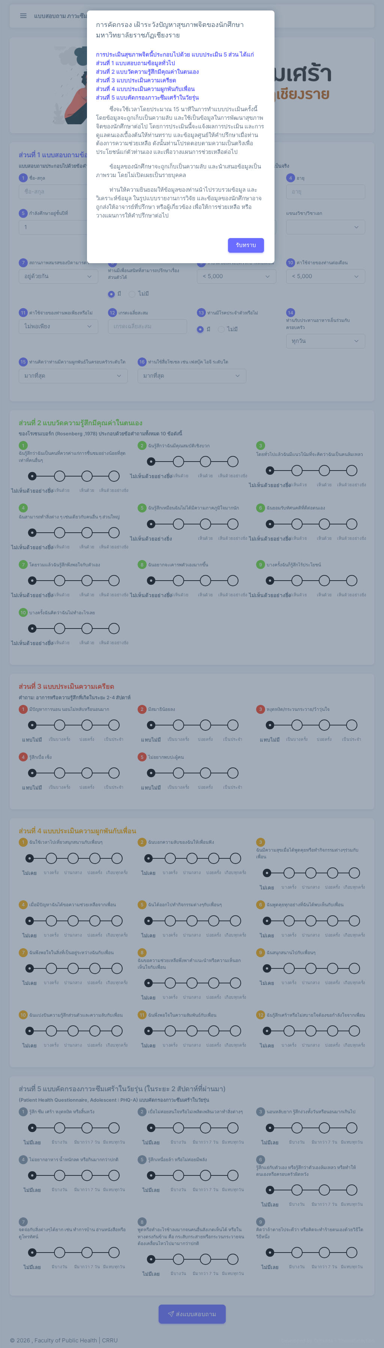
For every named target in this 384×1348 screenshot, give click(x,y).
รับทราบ (246, 245)
